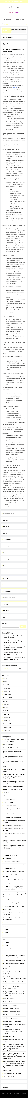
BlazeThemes (17, 1095)
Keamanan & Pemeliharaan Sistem (12, 817)
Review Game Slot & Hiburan (10, 922)
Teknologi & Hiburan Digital (10, 1005)
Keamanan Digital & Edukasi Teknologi (13, 825)
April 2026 (5, 681)
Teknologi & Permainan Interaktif (11, 1015)
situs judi (5, 926)
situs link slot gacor (8, 513)
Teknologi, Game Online (9, 1036)
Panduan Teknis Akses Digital (11, 903)
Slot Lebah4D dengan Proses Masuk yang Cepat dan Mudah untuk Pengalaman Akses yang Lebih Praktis (14, 647)
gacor (4, 766)
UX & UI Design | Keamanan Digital (12, 1073)
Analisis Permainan (8, 744)
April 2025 (5, 711)
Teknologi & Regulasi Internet (10, 1018)
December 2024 (7, 724)
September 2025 (7, 698)
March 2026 (6, 685)
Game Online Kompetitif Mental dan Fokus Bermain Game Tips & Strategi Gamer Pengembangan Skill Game (14, 776)
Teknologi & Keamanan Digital (11, 1008)
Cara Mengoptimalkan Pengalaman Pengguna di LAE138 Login (13, 1)
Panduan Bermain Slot (9, 868)
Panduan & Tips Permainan (10, 855)
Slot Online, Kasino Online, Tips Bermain (13, 963)
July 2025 (5, 701)
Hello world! (22, 669)
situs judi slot (6, 929)
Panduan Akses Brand (8, 858)
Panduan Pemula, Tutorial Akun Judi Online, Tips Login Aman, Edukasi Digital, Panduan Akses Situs (14, 894)
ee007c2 (6, 54)
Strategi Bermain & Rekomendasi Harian (13, 982)
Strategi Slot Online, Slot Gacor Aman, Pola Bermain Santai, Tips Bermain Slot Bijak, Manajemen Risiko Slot (14, 993)
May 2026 (5, 678)
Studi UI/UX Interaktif (8, 998)
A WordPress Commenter (10, 669)
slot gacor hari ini (7, 949)
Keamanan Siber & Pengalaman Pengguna (14, 833)
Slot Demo (6, 942)
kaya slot (15, 87)
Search (4, 623)
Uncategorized (7, 1070)
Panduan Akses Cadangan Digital (11, 861)
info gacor (5, 792)
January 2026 (6, 691)
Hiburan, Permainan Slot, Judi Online (12, 789)
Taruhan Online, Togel (8, 1002)
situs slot (5, 932)
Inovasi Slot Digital (8, 802)
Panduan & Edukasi (8, 852)
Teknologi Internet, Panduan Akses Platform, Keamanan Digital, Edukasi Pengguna (12, 1031)
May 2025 (5, 707)
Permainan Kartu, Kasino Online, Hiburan (13, 906)
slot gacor (5, 520)
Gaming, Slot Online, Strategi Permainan (13, 786)
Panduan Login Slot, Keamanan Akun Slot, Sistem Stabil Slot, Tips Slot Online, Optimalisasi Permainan (14, 888)
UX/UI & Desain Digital (9, 1076)
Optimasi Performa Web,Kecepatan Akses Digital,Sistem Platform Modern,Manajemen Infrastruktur (14, 847)
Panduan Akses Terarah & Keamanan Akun (14, 865)
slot (4, 552)
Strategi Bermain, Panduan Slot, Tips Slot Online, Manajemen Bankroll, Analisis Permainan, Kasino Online (13, 986)
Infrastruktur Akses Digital (10, 799)
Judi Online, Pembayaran (9, 805)
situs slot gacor (7, 539)
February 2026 (6, 688)
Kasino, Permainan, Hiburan (10, 814)
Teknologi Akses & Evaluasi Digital (12, 1021)
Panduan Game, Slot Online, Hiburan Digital (14, 880)
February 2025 (6, 717)
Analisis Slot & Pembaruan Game (11, 748)
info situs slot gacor (8, 796)
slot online (6, 526)
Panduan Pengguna (8, 900)
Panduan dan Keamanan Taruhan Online (13, 871)
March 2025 (6, 714)
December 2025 (7, 694)
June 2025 (5, 704)
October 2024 (6, 730)
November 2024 (7, 727)
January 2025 (6, 720)
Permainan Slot (7, 909)
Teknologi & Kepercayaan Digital (11, 1011)
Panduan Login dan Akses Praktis (12, 883)
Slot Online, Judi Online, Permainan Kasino (14, 960)
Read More (5, 507)
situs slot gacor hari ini (9, 546)
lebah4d (5, 837)
